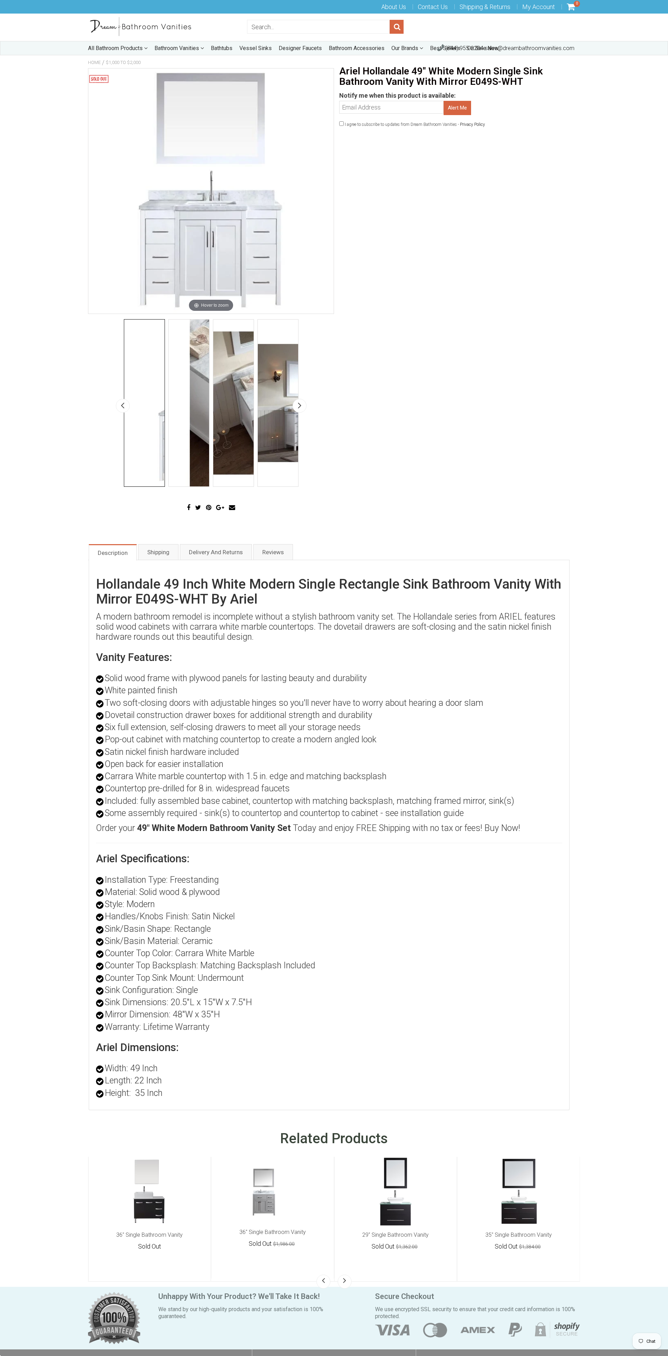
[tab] (112, 552)
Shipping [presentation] (158, 552)
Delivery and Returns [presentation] (216, 552)
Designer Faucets (300, 48)
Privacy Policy (472, 124)
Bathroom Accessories (356, 48)
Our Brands (405, 48)
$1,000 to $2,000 (123, 62)
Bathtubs (221, 48)
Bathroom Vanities (177, 48)
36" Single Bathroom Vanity (149, 1235)
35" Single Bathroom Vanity (518, 1235)
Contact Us (433, 6)
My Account (538, 6)
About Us (393, 6)
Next (300, 406)
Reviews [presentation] (273, 552)
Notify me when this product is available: (397, 95)
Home (94, 62)
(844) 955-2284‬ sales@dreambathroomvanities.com (509, 48)
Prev (123, 406)
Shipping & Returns (485, 6)
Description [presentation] (113, 552)
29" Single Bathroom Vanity (395, 1235)
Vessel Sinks (255, 48)
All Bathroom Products (116, 48)
